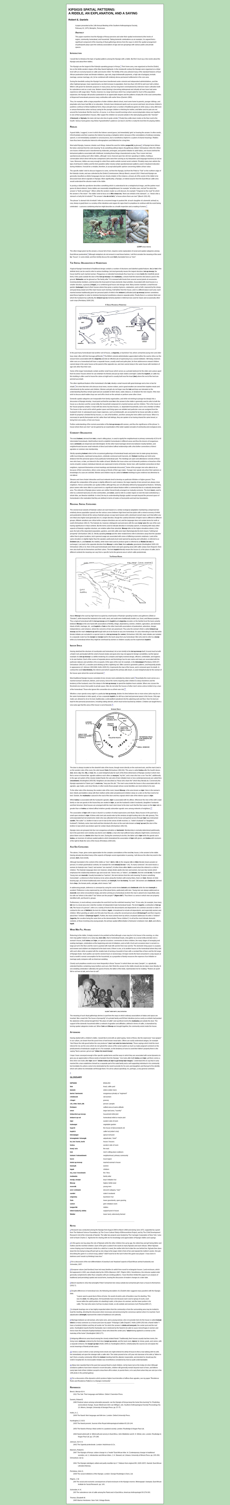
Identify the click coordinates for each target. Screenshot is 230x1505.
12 (71, 1378)
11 (71, 1365)
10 (71, 1352)
